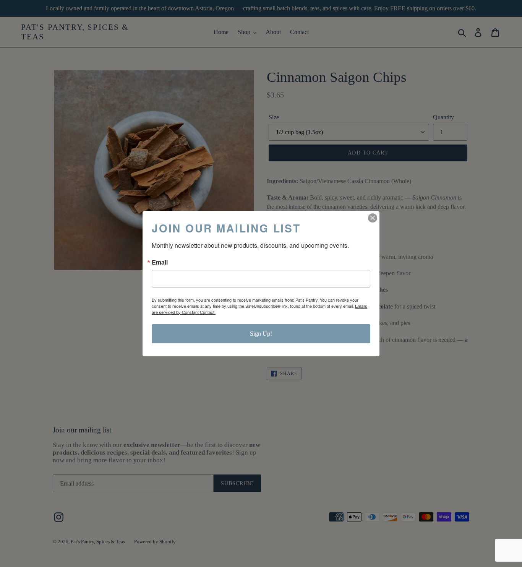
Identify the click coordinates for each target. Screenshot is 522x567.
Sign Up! (261, 333)
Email (160, 262)
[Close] (372, 218)
